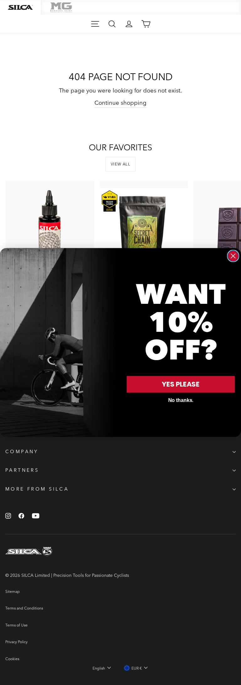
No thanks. (181, 400)
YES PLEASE (181, 384)
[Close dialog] (233, 256)
